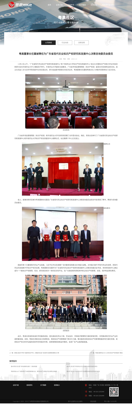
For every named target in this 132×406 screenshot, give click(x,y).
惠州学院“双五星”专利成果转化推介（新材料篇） (24, 366)
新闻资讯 (13, 30)
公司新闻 (19, 30)
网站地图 (93, 401)
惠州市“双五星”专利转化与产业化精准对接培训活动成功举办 (83, 371)
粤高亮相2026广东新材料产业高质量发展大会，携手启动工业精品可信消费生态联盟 (34, 371)
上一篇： (34, 353)
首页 (49, 5)
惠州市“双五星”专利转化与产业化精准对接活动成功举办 (82, 366)
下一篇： (106, 353)
